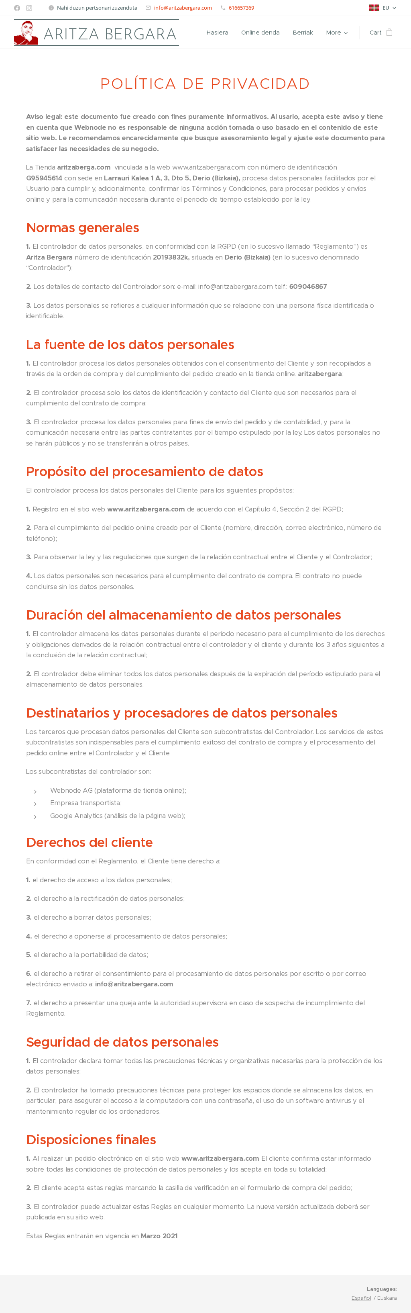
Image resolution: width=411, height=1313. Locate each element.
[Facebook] (17, 8)
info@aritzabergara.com (183, 7)
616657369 (241, 7)
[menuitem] (220, 32)
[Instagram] (29, 8)
